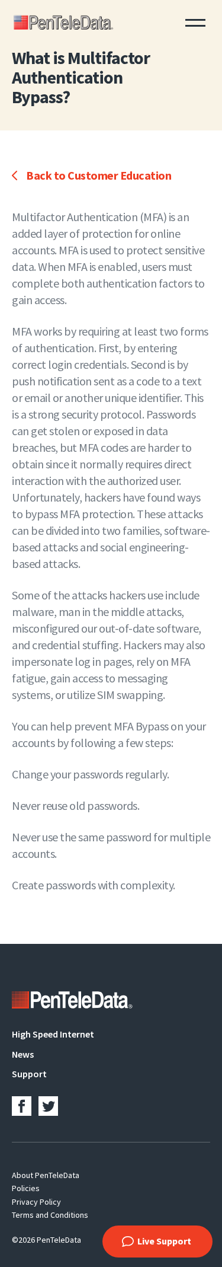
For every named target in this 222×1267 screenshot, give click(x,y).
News (23, 1054)
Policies (26, 1188)
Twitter (48, 1106)
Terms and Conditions (50, 1214)
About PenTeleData (45, 1175)
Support (29, 1074)
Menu (195, 21)
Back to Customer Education (98, 175)
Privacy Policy (36, 1201)
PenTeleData (65, 22)
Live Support (164, 1241)
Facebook (21, 1106)
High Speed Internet (53, 1034)
